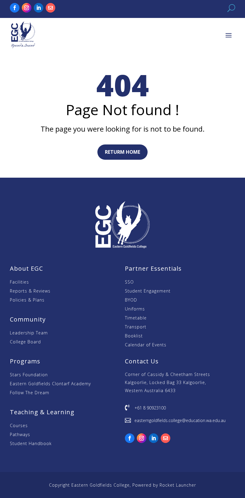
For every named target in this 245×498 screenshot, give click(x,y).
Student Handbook (31, 443)
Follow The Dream (29, 393)
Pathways (20, 434)
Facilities (19, 282)
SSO (129, 282)
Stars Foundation (29, 375)
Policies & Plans (27, 300)
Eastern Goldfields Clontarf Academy (50, 384)
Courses (19, 426)
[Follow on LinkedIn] (38, 8)
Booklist (134, 336)
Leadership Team (29, 333)
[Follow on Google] (50, 8)
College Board (25, 342)
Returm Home (122, 152)
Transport (135, 327)
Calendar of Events (145, 345)
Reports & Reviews (30, 291)
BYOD (131, 300)
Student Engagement (148, 291)
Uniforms (135, 309)
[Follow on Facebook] (14, 8)
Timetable (136, 318)
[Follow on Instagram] (26, 8)
